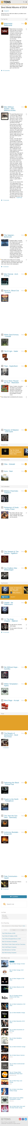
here (24, 925)
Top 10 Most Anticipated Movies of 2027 (11, 938)
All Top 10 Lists (3, 5)
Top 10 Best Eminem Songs (17, 1046)
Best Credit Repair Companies (9, 947)
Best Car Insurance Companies (9, 941)
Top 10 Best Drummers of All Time (16, 1030)
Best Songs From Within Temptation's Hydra (16, 1098)
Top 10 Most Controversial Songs (16, 1064)
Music (8, 5)
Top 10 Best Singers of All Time (16, 979)
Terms (2, 1122)
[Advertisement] (14, 90)
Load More (14, 896)
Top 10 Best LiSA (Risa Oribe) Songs (16, 1090)
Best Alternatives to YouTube (9, 949)
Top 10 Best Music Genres (17, 1055)
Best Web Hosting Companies (9, 952)
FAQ (14, 1122)
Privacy (6, 1122)
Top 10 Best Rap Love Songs (15, 1081)
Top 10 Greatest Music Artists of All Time (15, 996)
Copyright (10, 1122)
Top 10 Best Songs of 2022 (17, 964)
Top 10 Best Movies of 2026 (8, 933)
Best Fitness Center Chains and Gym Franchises (13, 944)
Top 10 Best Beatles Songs (17, 1012)
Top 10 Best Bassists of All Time (17, 1021)
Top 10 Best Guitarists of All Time (17, 1004)
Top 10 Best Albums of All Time (16, 987)
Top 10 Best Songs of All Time (16, 970)
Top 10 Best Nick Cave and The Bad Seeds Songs (17, 1107)
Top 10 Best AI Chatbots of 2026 (9, 936)
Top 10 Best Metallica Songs (15, 1038)
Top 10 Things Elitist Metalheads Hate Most (15, 1073)
